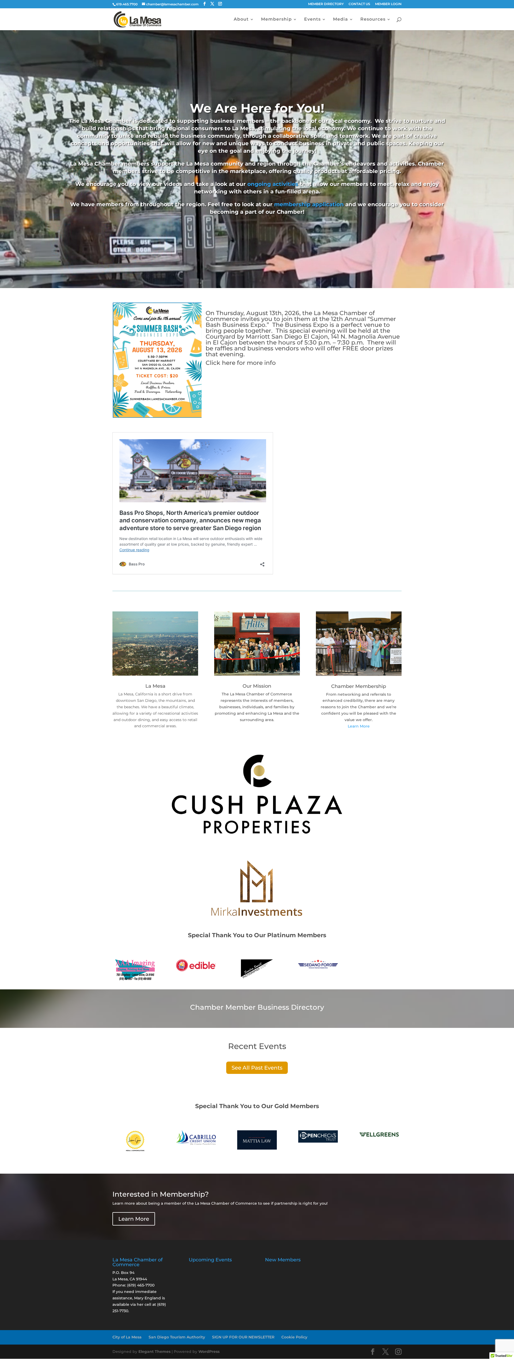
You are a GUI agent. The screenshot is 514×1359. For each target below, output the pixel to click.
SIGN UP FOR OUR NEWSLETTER (243, 1337)
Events (312, 19)
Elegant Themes (154, 1351)
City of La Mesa (127, 1337)
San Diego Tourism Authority (177, 1337)
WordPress (209, 1351)
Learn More (359, 726)
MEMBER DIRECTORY (326, 4)
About (241, 19)
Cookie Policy (294, 1337)
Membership (276, 19)
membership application (309, 204)
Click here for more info (241, 362)
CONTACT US (359, 4)
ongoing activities (272, 184)
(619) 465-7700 (140, 1285)
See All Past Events (257, 1068)
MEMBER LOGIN (388, 4)
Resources (373, 19)
